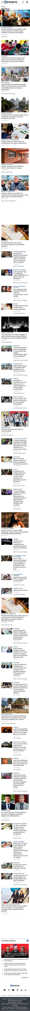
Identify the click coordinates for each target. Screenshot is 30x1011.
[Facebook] (4, 990)
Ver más (24, 977)
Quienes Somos (11, 995)
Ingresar (23, 2)
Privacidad (25, 995)
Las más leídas (8, 941)
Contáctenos (19, 995)
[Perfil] (15, 986)
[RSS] (21, 990)
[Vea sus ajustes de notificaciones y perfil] (27, 2)
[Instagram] (17, 990)
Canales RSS (4, 995)
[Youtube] (13, 990)
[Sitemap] (25, 990)
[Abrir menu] (2, 2)
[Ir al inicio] (11, 2)
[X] (9, 990)
